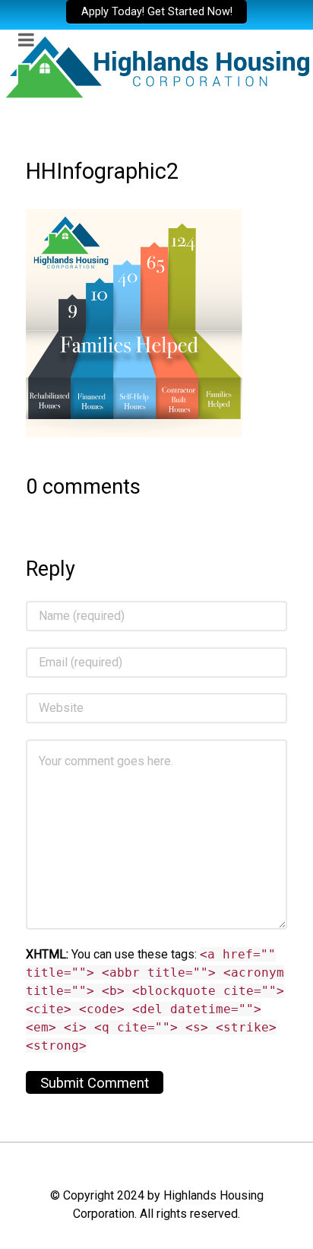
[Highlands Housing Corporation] (156, 66)
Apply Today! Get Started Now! (156, 11)
